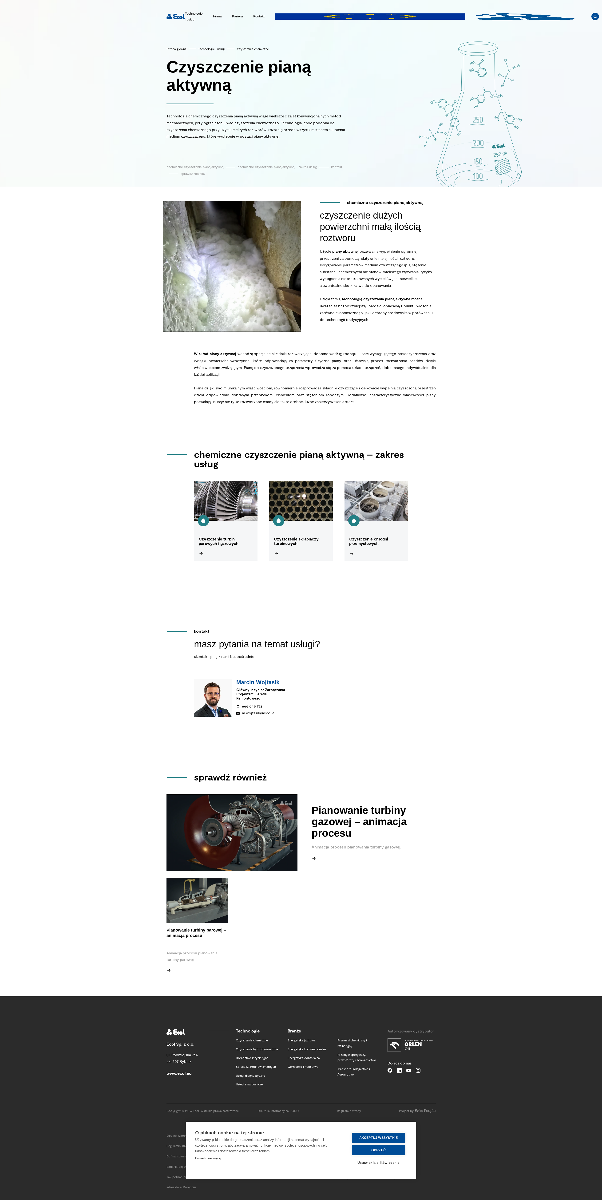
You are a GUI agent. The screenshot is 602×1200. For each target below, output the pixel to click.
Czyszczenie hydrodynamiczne (257, 1049)
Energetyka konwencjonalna (307, 1049)
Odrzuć (378, 1150)
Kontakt (259, 16)
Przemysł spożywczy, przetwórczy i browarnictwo (356, 1057)
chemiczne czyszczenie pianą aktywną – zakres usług (277, 167)
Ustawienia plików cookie (378, 1162)
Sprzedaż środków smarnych (256, 1067)
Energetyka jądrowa (301, 1040)
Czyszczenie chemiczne (253, 49)
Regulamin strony (349, 1111)
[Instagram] (418, 1070)
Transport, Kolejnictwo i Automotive (353, 1071)
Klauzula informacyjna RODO (278, 1111)
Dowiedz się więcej (208, 1158)
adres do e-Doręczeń (181, 1187)
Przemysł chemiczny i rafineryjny (352, 1043)
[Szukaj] (595, 16)
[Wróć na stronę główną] (175, 16)
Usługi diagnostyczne (250, 1076)
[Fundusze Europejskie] (370, 16)
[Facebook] (390, 1070)
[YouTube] (408, 1070)
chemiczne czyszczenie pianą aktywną (194, 167)
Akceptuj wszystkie (378, 1138)
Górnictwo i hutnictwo (303, 1067)
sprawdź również (193, 174)
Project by (406, 1111)
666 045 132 (252, 706)
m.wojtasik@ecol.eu (259, 713)
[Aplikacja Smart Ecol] (525, 16)
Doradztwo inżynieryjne (252, 1058)
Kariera (237, 16)
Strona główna (176, 49)
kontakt (336, 167)
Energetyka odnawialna (304, 1058)
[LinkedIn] (399, 1070)
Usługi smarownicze (249, 1084)
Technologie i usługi (211, 49)
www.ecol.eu (179, 1073)
